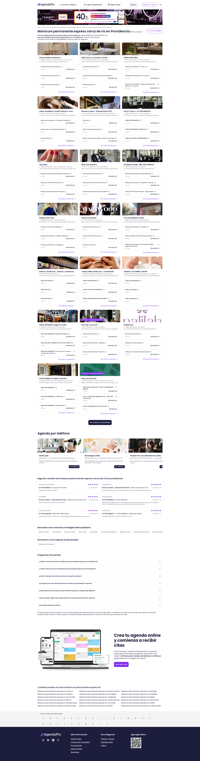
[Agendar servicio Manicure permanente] (142, 335)
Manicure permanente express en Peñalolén (139, 694)
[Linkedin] (53, 740)
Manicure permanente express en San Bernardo (57, 703)
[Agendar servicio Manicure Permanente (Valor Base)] (100, 184)
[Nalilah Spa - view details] (142, 316)
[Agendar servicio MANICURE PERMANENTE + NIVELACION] (57, 407)
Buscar (133, 5)
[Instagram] (43, 740)
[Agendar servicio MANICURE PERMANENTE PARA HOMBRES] (100, 300)
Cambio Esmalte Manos (109, 532)
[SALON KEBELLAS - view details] (58, 369)
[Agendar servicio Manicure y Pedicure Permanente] (57, 184)
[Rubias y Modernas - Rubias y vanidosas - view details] (58, 263)
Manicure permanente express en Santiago (139, 691)
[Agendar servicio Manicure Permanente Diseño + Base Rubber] (142, 193)
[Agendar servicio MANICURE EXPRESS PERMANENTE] (100, 291)
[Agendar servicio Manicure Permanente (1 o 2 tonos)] (142, 77)
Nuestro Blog (76, 739)
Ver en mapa (155, 30)
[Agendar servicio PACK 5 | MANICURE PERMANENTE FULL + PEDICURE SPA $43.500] (100, 398)
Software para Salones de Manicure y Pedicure (141, 656)
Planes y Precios (107, 739)
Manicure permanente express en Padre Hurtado (99, 691)
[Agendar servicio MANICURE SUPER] (57, 300)
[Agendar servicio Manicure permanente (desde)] (57, 228)
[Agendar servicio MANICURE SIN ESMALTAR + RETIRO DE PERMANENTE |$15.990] (100, 389)
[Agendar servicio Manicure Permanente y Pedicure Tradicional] (57, 175)
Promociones (76, 745)
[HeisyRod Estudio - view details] (100, 369)
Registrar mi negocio (149, 5)
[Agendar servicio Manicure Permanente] (100, 68)
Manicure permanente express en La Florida (97, 703)
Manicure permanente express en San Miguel (97, 694)
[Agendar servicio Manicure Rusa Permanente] (100, 237)
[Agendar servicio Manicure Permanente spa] (57, 86)
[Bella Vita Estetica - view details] (100, 156)
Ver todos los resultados (100, 422)
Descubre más (121, 664)
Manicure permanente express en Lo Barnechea (141, 706)
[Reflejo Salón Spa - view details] (58, 209)
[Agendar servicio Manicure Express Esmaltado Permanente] (142, 237)
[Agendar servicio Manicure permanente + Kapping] (57, 246)
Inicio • (40, 27)
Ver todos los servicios (66, 92)
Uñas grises (94, 532)
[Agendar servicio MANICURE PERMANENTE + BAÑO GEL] (57, 398)
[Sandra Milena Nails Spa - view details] (100, 263)
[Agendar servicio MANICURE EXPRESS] (57, 282)
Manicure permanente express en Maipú (137, 697)
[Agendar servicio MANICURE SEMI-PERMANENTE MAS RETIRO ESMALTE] (57, 344)
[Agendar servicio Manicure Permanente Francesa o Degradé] (100, 77)
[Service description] (61, 66)
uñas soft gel (56, 532)
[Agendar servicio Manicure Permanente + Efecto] (142, 68)
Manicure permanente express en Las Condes (56, 697)
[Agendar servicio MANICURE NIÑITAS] (142, 300)
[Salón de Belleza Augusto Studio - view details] (58, 316)
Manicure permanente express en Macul (95, 706)
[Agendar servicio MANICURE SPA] (57, 291)
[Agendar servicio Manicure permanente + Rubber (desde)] (57, 237)
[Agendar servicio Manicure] (100, 122)
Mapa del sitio (76, 749)
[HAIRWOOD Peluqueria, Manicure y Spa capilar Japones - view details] (100, 209)
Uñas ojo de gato (69, 532)
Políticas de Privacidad (80, 742)
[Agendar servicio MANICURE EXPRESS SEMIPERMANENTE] (142, 140)
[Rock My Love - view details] (100, 316)
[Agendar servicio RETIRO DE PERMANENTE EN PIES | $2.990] (100, 408)
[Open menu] (160, 5)
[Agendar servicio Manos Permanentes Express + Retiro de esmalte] (100, 140)
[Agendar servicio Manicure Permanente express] (57, 68)
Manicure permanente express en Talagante (97, 697)
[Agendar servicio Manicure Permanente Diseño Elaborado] (142, 175)
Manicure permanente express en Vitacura (55, 691)
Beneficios (75, 752)
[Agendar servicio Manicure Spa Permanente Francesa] (57, 193)
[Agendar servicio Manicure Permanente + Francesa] (100, 353)
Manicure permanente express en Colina (138, 703)
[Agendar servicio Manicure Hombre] (100, 246)
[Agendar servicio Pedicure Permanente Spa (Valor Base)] (100, 193)
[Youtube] (58, 740)
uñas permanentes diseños (161, 532)
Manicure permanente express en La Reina (55, 694)
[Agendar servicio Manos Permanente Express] (100, 131)
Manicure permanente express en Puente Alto (140, 700)
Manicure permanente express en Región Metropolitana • (64, 27)
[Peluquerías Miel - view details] (142, 156)
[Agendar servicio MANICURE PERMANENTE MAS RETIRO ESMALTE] (57, 335)
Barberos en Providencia (46, 544)
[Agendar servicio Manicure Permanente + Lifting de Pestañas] (57, 122)
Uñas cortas (83, 532)
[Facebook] (48, 740)
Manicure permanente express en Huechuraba (57, 706)
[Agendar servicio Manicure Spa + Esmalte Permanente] (57, 131)
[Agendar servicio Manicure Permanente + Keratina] (142, 228)
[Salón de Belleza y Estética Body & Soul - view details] (58, 102)
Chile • (44, 27)
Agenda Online (107, 742)
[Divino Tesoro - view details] (142, 102)
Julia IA (103, 745)
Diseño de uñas (44, 532)
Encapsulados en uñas (141, 532)
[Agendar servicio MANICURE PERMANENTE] (142, 122)
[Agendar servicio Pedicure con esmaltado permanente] (142, 353)
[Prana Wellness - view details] (142, 49)
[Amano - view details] (142, 263)
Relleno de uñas (125, 532)
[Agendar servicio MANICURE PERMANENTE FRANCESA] (142, 131)
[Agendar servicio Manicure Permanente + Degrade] (100, 344)
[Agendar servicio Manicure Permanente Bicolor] (100, 175)
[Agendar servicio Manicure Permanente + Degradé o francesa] (142, 184)
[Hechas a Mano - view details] (100, 102)
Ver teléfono (74, 467)
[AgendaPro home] (46, 4)
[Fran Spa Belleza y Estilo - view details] (142, 209)
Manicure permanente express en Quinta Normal (99, 700)
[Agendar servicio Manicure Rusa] (57, 140)
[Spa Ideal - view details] (58, 156)
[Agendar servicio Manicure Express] (100, 86)
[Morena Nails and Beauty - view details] (58, 49)
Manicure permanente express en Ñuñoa (54, 700)
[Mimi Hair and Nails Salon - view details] (100, 49)
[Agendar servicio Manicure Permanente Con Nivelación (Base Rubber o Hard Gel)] (142, 246)
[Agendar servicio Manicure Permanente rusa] (57, 77)
